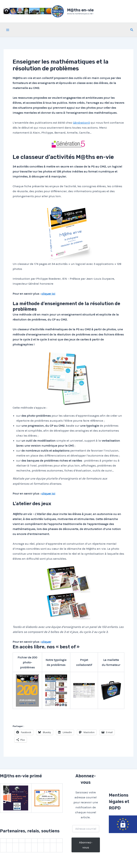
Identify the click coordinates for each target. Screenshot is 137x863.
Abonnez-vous (85, 845)
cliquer (46, 641)
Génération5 (81, 122)
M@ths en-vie (80, 9)
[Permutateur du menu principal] (8, 30)
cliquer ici (48, 293)
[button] (131, 30)
